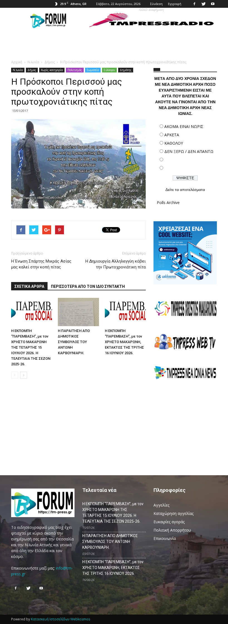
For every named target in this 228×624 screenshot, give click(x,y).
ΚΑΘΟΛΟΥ (173, 143)
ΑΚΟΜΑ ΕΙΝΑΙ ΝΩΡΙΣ (183, 126)
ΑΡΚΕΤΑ (171, 134)
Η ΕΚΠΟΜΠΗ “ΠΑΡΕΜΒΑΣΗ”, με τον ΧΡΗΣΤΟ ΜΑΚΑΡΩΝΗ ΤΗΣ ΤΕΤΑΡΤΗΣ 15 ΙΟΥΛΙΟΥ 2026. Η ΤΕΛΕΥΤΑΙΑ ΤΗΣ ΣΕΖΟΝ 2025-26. (30, 347)
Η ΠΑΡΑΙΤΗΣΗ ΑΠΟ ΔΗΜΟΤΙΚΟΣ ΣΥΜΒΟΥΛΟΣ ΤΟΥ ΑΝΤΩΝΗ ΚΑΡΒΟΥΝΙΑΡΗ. (74, 342)
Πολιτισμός (75, 70)
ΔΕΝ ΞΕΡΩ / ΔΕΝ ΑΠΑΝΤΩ (189, 151)
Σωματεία (93, 70)
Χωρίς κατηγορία (52, 70)
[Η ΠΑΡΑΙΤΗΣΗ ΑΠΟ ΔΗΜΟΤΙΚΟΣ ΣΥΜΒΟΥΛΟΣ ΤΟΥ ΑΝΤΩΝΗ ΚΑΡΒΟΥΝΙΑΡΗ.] (78, 312)
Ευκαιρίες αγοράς (169, 521)
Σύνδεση (156, 4)
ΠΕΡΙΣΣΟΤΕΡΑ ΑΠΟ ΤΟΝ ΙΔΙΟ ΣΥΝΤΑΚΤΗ (88, 286)
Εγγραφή (174, 4)
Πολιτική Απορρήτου (172, 530)
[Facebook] (194, 4)
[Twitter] (203, 4)
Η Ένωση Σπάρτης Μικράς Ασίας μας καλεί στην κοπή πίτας (41, 264)
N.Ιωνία (18, 70)
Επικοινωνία (164, 538)
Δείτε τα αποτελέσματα (185, 189)
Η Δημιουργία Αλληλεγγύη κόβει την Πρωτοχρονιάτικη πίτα (115, 264)
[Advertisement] (185, 424)
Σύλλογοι (109, 70)
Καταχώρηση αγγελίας (173, 513)
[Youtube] (213, 4)
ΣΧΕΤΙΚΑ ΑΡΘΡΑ (29, 286)
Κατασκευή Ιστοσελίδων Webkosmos (60, 619)
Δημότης (126, 70)
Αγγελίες (161, 505)
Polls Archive (168, 202)
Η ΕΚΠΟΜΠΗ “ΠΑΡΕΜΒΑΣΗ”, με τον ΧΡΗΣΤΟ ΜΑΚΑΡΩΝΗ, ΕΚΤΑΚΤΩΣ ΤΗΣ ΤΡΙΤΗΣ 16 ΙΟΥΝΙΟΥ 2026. (124, 342)
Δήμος (32, 70)
